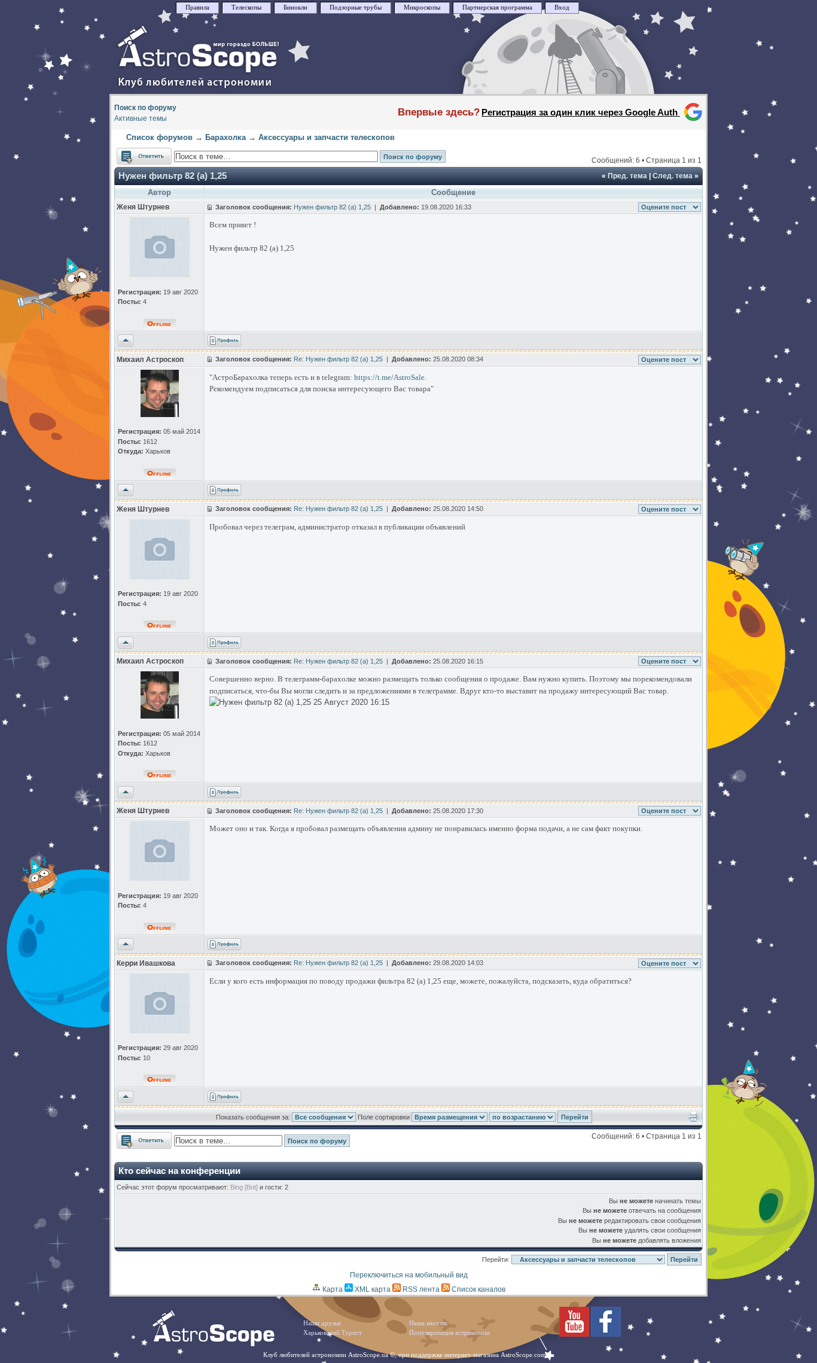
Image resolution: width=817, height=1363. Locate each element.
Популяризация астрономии (449, 1332)
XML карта (372, 1289)
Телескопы (246, 7)
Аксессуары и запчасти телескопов (326, 137)
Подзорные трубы (356, 7)
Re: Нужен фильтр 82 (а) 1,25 (338, 359)
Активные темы (140, 118)
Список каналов (477, 1289)
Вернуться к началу (125, 341)
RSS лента (420, 1289)
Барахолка (225, 137)
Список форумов (159, 137)
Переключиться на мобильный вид (409, 1275)
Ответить (132, 153)
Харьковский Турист (332, 1332)
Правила (197, 7)
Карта (332, 1289)
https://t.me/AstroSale (389, 377)
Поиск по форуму (145, 108)
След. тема (673, 176)
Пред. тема (627, 176)
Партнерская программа (497, 7)
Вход (561, 7)
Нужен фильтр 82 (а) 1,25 (172, 176)
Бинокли (295, 7)
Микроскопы (422, 7)
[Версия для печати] (693, 1119)
